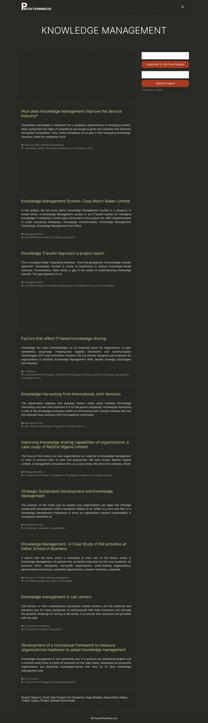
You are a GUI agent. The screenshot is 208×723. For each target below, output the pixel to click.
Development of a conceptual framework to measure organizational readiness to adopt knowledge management (73, 647)
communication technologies (39, 374)
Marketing (44, 626)
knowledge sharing (82, 148)
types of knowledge (103, 285)
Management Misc (34, 234)
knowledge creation (35, 148)
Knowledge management (58, 148)
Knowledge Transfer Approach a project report (62, 253)
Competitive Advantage (37, 237)
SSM (37, 145)
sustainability (58, 528)
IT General (30, 371)
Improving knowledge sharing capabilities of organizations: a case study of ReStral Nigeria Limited (75, 444)
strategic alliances (75, 426)
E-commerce (31, 626)
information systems (91, 374)
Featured (29, 145)
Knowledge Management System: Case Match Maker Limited (75, 201)
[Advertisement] (76, 75)
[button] (182, 6)
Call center (30, 629)
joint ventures (31, 426)
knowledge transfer (82, 285)
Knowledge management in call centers (56, 597)
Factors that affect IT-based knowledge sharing (63, 338)
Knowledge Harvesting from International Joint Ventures (71, 394)
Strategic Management (52, 145)
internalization (57, 475)
